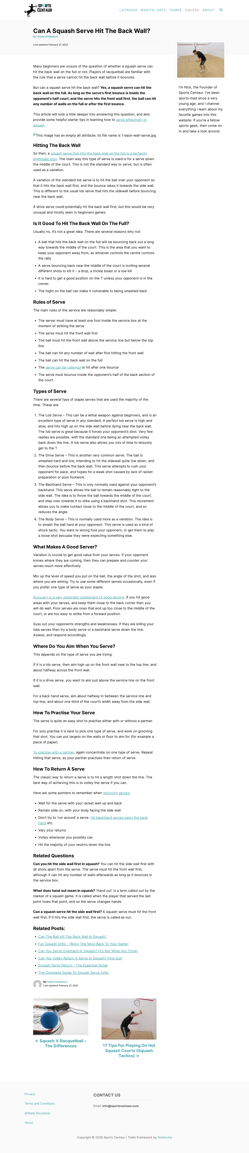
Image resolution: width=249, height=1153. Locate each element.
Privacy (30, 1094)
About (29, 1122)
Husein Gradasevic (47, 36)
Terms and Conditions (40, 1103)
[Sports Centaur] (53, 10)
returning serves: (116, 793)
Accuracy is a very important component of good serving (78, 597)
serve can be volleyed (63, 367)
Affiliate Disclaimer (37, 1113)
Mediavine (165, 1137)
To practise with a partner (53, 752)
